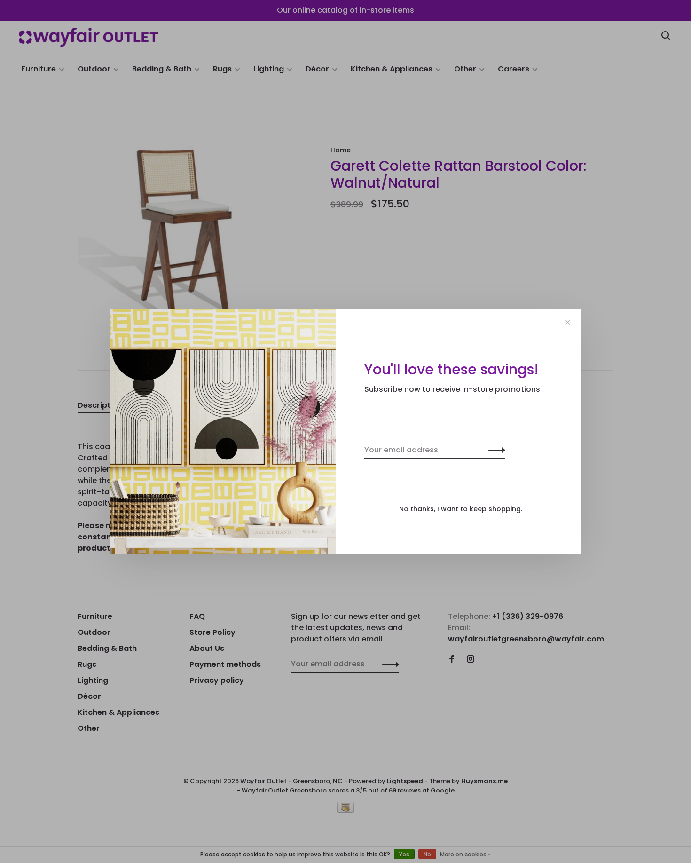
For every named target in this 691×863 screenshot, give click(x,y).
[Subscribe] (494, 450)
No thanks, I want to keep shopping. (460, 509)
